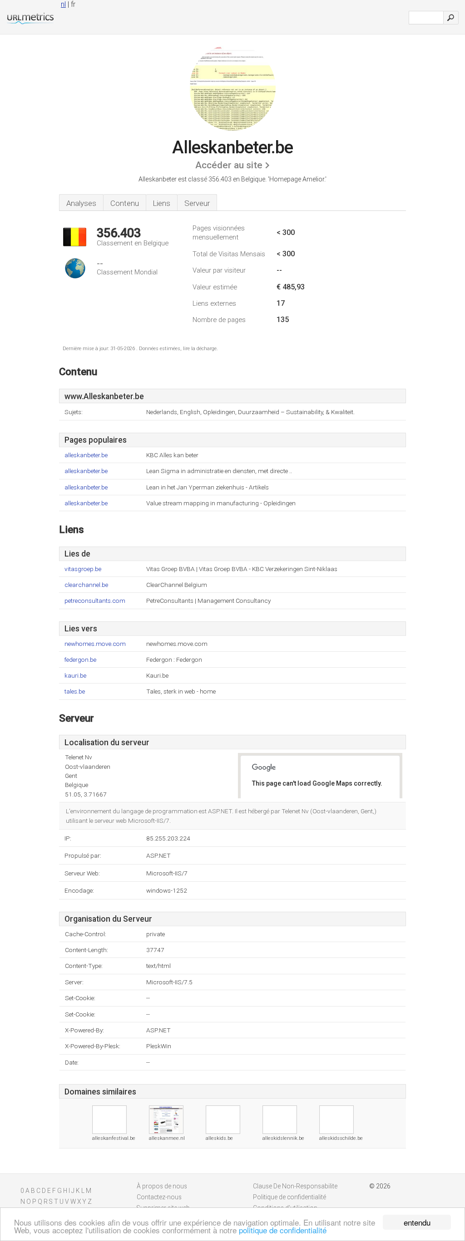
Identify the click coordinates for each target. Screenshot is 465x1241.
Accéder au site (228, 165)
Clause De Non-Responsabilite (295, 1186)
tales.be (74, 691)
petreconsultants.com (94, 600)
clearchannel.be (86, 584)
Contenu (124, 203)
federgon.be (80, 659)
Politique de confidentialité (289, 1197)
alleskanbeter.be (86, 455)
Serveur (197, 203)
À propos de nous (162, 1186)
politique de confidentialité (282, 1230)
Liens (161, 203)
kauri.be (75, 675)
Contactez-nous (159, 1197)
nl (63, 4)
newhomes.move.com (95, 643)
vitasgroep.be (82, 569)
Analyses (81, 203)
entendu (417, 1222)
